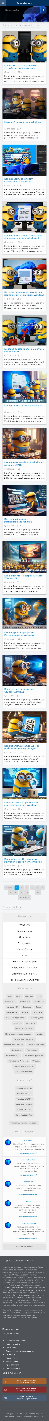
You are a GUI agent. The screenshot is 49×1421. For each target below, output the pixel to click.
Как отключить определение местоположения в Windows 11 (22, 803)
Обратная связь (13, 1368)
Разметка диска (12, 1055)
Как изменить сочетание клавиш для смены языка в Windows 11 (23, 237)
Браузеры (27, 1007)
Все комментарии (24, 1247)
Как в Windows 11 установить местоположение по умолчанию (23, 860)
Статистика (11, 1347)
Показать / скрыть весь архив (24, 1123)
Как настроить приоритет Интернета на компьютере (19, 633)
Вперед (24, 897)
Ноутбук (39, 1034)
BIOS (24, 955)
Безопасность (24, 931)
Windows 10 (10, 1002)
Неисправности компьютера (18, 1034)
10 (26, 893)
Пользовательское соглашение (20, 1351)
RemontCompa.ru (24, 3)
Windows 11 (25, 1002)
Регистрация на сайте (16, 1341)
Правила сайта (12, 1365)
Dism (18, 996)
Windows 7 (39, 1002)
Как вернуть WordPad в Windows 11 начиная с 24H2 (24, 463)
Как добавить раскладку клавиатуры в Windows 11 (18, 180)
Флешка (36, 1061)
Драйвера (37, 1012)
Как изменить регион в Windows (23, 405)
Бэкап (38, 1007)
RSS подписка (12, 1361)
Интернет (24, 937)
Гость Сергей (28, 1160)
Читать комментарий (28, 1153)
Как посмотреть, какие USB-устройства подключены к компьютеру (20, 67)
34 (38, 893)
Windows (24, 925)
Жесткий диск (24, 949)
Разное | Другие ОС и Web (24, 980)
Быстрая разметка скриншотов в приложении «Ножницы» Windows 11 (24, 293)
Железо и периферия (24, 961)
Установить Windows (18, 1061)
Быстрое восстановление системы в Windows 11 (24, 350)
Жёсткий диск (36, 1018)
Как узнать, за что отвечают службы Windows (20, 690)
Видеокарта (11, 1012)
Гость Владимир (28, 1223)
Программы (24, 943)
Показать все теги (24, 1072)
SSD (39, 996)
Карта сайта (11, 1358)
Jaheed (28, 1201)
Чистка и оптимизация (24, 1066)
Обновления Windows (24, 1039)
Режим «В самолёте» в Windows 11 (23, 122)
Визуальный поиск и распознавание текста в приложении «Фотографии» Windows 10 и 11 (20, 520)
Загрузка (17, 1023)
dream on (28, 1182)
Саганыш (28, 1140)
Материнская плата (24, 1029)
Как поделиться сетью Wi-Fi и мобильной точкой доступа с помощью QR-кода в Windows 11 (22, 747)
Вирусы (25, 1012)
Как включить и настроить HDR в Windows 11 (23, 577)
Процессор (32, 1050)
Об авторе (10, 1354)
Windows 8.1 (12, 1007)
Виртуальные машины (24, 973)
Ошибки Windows (36, 1045)
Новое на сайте (13, 1344)
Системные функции (33, 1055)
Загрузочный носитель (24, 967)
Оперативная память (13, 1045)
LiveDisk (29, 996)
